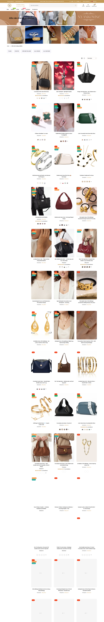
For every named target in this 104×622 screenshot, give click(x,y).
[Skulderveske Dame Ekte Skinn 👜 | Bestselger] (64, 159)
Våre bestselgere (26, 51)
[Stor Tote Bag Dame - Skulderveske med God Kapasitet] (64, 365)
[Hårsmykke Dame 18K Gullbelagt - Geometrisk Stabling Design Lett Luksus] (86, 285)
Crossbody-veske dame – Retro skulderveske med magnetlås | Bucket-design (41, 465)
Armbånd (71, 39)
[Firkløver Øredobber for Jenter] (41, 117)
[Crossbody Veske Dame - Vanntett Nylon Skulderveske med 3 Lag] (41, 365)
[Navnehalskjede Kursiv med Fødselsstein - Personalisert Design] (41, 285)
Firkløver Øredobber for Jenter (41, 133)
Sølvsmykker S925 (19, 1)
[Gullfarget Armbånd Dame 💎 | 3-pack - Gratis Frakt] (41, 407)
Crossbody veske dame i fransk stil (64, 423)
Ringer (89, 39)
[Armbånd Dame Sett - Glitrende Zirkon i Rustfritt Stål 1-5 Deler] (86, 365)
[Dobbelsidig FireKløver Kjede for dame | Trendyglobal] (64, 117)
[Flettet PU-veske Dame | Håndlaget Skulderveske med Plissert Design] (64, 531)
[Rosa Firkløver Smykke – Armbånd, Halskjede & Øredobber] (41, 491)
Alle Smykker (46, 51)
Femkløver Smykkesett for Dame (87, 175)
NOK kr (94, 1)
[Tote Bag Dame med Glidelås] (41, 201)
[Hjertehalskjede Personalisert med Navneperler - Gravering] (64, 285)
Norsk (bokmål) (86, 1)
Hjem (8, 9)
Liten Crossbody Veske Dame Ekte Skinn (86, 133)
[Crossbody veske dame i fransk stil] (64, 407)
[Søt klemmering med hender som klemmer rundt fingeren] (41, 159)
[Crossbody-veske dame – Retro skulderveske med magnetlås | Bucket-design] (41, 447)
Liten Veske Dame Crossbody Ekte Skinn (86, 423)
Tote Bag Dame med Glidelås (41, 217)
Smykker (13, 9)
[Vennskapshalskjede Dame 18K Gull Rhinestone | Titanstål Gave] (64, 573)
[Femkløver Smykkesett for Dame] (86, 159)
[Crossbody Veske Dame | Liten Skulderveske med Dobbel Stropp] (64, 447)
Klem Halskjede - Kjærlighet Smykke (64, 91)
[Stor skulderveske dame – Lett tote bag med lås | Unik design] (64, 243)
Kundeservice (35, 9)
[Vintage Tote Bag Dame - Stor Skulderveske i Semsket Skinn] (86, 75)
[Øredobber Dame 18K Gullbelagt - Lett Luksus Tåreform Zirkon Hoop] (41, 325)
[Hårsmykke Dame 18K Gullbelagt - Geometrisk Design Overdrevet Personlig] (86, 201)
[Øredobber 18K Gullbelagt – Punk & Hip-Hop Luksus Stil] (86, 447)
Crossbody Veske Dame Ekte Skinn (41, 91)
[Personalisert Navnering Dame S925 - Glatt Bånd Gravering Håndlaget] (86, 325)
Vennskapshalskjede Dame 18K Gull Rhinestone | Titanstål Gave (15, 617)
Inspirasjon (28, 9)
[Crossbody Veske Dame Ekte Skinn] (41, 75)
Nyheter (17, 51)
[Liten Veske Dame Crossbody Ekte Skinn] (86, 407)
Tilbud (23, 9)
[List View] (84, 58)
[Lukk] (22, 615)
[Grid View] (82, 58)
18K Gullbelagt (10, 1)
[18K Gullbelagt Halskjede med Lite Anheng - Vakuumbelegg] (41, 573)
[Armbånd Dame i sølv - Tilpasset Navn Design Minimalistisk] (41, 243)
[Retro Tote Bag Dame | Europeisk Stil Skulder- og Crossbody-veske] (86, 243)
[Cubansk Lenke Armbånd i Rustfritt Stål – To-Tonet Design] (86, 491)
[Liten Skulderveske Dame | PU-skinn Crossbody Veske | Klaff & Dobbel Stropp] (86, 531)
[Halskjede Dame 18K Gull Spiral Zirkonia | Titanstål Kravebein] (86, 573)
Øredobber (54, 39)
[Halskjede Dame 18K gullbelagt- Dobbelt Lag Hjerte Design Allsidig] (64, 325)
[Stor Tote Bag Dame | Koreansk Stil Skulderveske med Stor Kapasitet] (41, 531)
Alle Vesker (37, 51)
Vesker (17, 9)
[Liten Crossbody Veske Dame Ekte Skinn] (86, 117)
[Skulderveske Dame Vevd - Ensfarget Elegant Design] (64, 201)
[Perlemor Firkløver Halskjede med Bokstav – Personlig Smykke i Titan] (64, 491)
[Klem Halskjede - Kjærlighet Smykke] (64, 75)
